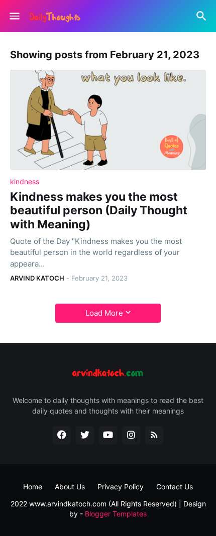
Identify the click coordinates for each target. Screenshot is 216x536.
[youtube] (108, 435)
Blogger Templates (116, 513)
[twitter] (85, 435)
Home (32, 486)
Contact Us (174, 486)
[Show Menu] (14, 16)
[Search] (202, 16)
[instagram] (131, 435)
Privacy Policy (120, 486)
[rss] (154, 435)
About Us (70, 486)
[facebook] (62, 435)
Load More (104, 313)
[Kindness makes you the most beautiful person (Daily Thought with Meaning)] (108, 120)
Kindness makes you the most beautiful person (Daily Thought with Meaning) (98, 210)
